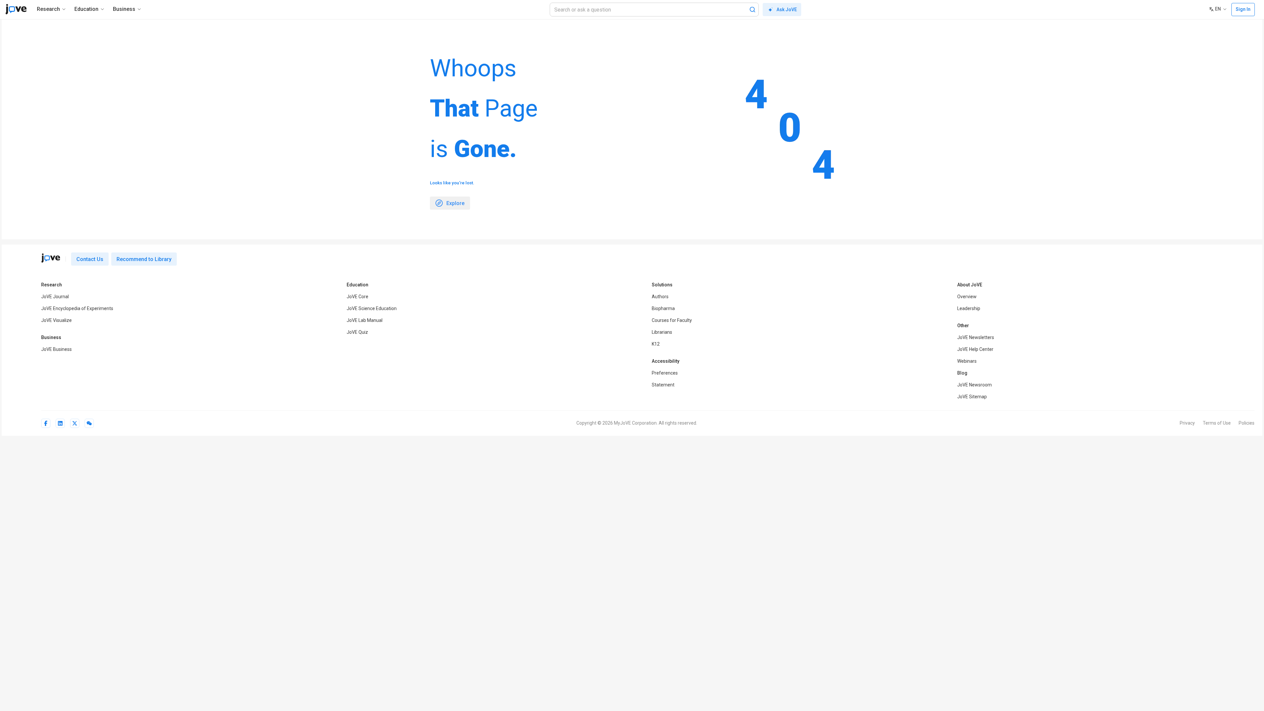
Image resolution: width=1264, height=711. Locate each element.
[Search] (752, 9)
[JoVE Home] (16, 9)
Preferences (665, 373)
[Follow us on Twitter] (74, 423)
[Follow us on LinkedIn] (60, 423)
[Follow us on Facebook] (45, 423)
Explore (455, 203)
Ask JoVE (787, 9)
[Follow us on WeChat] (89, 423)
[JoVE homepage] (50, 258)
